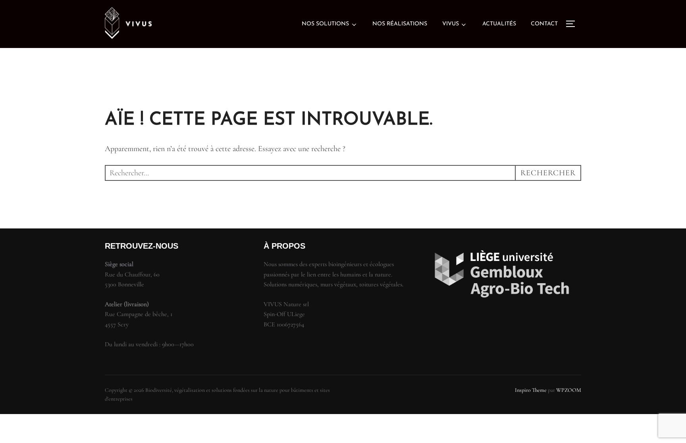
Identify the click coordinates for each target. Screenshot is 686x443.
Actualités (499, 24)
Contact (544, 24)
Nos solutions (325, 24)
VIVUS (450, 24)
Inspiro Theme (531, 390)
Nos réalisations (399, 24)
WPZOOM (568, 390)
